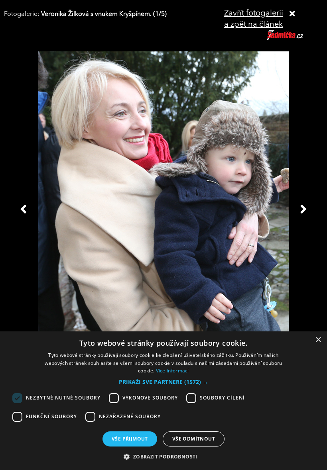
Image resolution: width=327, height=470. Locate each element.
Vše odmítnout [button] (193, 438)
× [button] (318, 340)
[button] (163, 382)
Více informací (172, 370)
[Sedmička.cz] (295, 39)
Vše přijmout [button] (130, 438)
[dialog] (163, 400)
